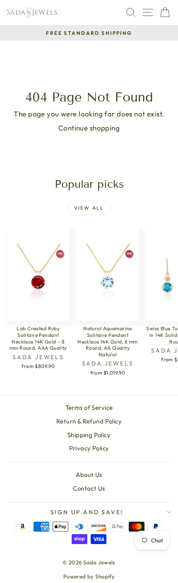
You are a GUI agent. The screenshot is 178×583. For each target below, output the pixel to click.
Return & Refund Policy (89, 421)
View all (89, 208)
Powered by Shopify (89, 576)
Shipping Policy (89, 435)
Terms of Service (89, 407)
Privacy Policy (89, 448)
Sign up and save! (87, 512)
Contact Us (89, 488)
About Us (89, 475)
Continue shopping (89, 127)
